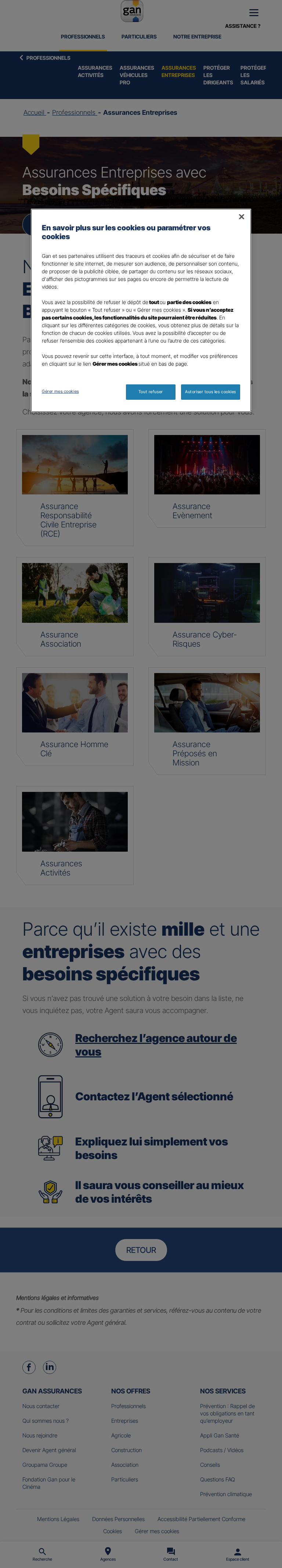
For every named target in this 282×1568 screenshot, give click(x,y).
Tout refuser (150, 391)
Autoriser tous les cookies (210, 391)
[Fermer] (241, 216)
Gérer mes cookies (60, 391)
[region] (141, 310)
